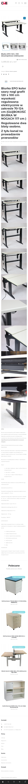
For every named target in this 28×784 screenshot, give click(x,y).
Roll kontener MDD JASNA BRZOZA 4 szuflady (14, 636)
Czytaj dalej (14, 591)
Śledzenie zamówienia (6, 762)
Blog (2, 749)
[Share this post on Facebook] (1, 74)
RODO (2, 743)
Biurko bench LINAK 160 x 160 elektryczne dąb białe (14, 671)
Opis (6, 81)
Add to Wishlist (2, 66)
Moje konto (3, 757)
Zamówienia (4, 760)
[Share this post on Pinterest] (8, 74)
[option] (14, 28)
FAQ (2, 746)
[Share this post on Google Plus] (6, 74)
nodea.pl (15, 777)
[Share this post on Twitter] (4, 74)
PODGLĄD (14, 585)
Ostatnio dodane (13, 71)
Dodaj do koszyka (14, 709)
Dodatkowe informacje (16, 81)
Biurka (7, 71)
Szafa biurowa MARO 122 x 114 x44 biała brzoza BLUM (14, 706)
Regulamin (3, 740)
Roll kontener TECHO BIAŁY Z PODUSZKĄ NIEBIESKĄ (14, 601)
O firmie (3, 737)
